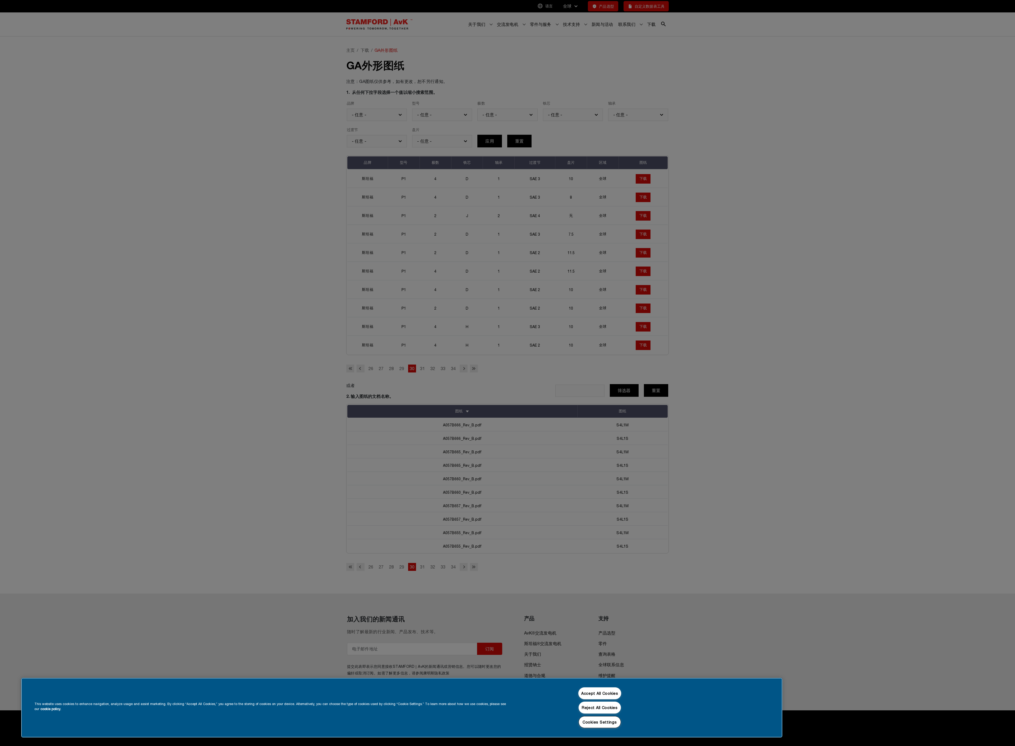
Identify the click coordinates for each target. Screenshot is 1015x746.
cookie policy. (50, 709)
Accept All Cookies (599, 693)
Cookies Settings (600, 722)
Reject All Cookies (600, 707)
